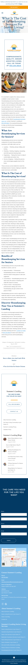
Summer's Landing (10, 660)
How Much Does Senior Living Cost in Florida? (15, 457)
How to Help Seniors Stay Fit (13, 445)
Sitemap (16, 663)
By (20, 342)
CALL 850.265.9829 (14, 404)
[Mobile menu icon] (2, 13)
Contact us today (21, 330)
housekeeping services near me (9, 348)
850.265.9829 (15, 66)
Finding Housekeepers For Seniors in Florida (14, 450)
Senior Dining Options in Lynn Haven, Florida (15, 439)
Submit (8, 540)
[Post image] (4, 439)
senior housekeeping (20, 348)
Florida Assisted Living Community (14, 661)
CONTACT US (14, 411)
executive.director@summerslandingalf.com (12, 582)
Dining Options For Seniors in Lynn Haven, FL (15, 469)
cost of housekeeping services (15, 346)
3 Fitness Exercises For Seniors (15, 463)
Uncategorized (10, 342)
